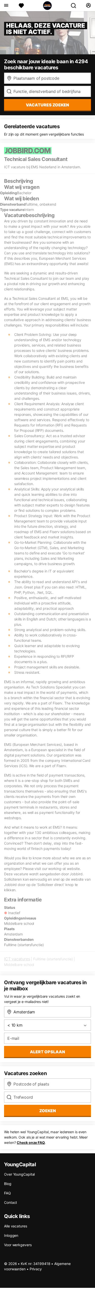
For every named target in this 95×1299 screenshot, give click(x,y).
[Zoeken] (75, 5)
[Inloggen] (88, 5)
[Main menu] (6, 5)
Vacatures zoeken (47, 104)
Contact (10, 1202)
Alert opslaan (47, 1051)
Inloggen (11, 1235)
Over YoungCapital (19, 1174)
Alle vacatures (15, 1226)
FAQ (7, 1193)
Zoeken (47, 1110)
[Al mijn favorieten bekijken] (21, 5)
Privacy (36, 1269)
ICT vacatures (17, 958)
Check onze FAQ (31, 1142)
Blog (7, 1183)
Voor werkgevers (18, 1245)
